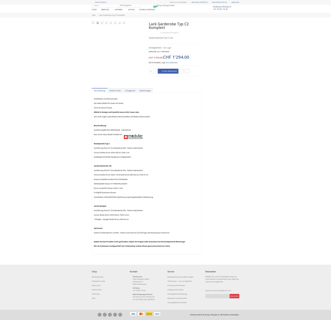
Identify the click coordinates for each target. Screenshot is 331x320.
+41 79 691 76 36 (220, 9)
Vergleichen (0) (100, 2)
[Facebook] (99, 315)
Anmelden (235, 2)
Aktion (132, 9)
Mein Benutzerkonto (199, 2)
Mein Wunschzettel (219, 2)
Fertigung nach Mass (175, 289)
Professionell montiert (176, 285)
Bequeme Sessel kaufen (177, 298)
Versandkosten (172, 62)
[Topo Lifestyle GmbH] (165, 6)
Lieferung (95, 294)
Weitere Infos (115, 90)
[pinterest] (110, 315)
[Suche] (137, 5)
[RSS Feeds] (120, 315)
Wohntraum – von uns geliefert (179, 281)
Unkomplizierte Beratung (177, 294)
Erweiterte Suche (98, 281)
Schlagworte (130, 90)
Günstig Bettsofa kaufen (177, 302)
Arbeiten (105, 10)
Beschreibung (99, 90)
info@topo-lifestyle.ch (222, 6)
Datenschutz (97, 289)
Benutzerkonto (98, 277)
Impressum (96, 285)
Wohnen (118, 10)
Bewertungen (145, 90)
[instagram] (105, 315)
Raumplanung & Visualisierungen (180, 277)
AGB (93, 298)
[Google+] (115, 315)
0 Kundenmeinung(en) (169, 32)
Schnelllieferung (147, 9)
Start (94, 15)
